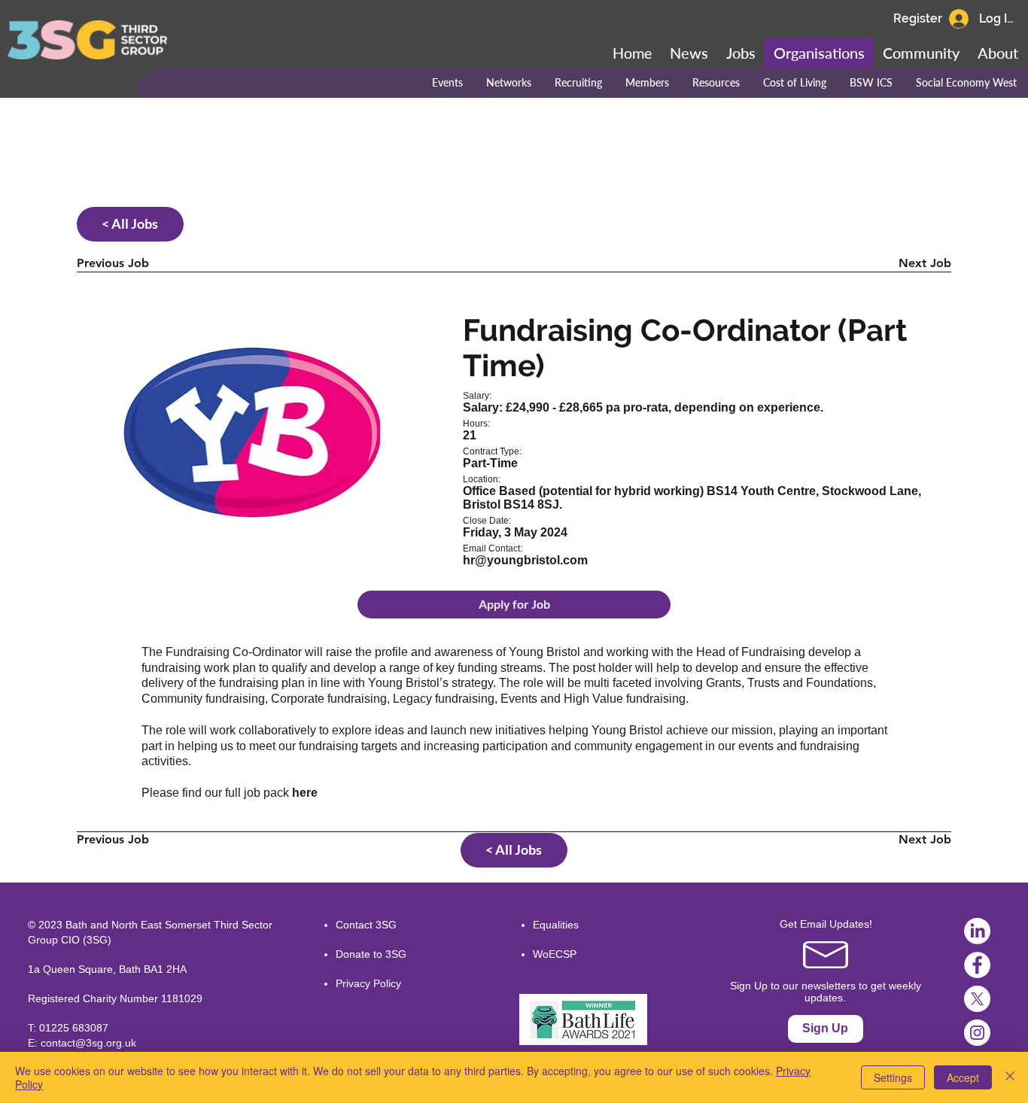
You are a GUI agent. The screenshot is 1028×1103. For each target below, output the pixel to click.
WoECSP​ (554, 954)
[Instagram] (977, 1032)
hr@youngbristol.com (525, 560)
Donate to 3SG (371, 954)
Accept (963, 1077)
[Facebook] (977, 965)
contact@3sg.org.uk (88, 1043)
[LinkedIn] (977, 931)
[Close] (1010, 1077)
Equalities (556, 925)
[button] (921, 53)
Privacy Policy (368, 983)
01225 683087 (73, 1028)
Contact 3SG (366, 925)
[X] (977, 999)
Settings (893, 1077)
